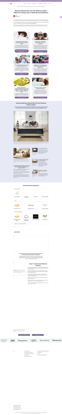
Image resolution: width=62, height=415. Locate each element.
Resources (28, 3)
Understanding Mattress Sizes (21, 97)
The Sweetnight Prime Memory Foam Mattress (37, 142)
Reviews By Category (34, 3)
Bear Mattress (36, 196)
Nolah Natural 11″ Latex (17, 208)
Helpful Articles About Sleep (28, 356)
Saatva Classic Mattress (35, 219)
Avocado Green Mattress (45, 208)
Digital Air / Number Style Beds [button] (20, 223)
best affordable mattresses (43, 267)
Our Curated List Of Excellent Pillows (40, 97)
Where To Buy (45, 3)
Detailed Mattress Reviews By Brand (29, 353)
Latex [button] (16, 200)
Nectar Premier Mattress (45, 196)
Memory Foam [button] (17, 188)
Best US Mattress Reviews (16, 406)
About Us (49, 3)
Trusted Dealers (39, 352)
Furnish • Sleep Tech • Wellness (28, 352)
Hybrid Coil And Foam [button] (18, 211)
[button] (61, 17)
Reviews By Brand (40, 3)
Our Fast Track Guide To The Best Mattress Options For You (40, 51)
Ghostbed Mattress (45, 219)
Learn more (43, 6)
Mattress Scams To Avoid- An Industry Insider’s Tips (21, 74)
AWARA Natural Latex (31, 208)
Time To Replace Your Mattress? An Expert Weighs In (40, 74)
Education (25, 3)
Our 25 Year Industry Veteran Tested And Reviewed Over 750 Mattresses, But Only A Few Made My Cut (22, 51)
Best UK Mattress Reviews (16, 409)
